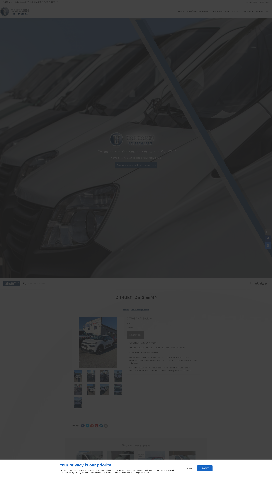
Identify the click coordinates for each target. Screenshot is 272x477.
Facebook (145, 472)
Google (137, 472)
